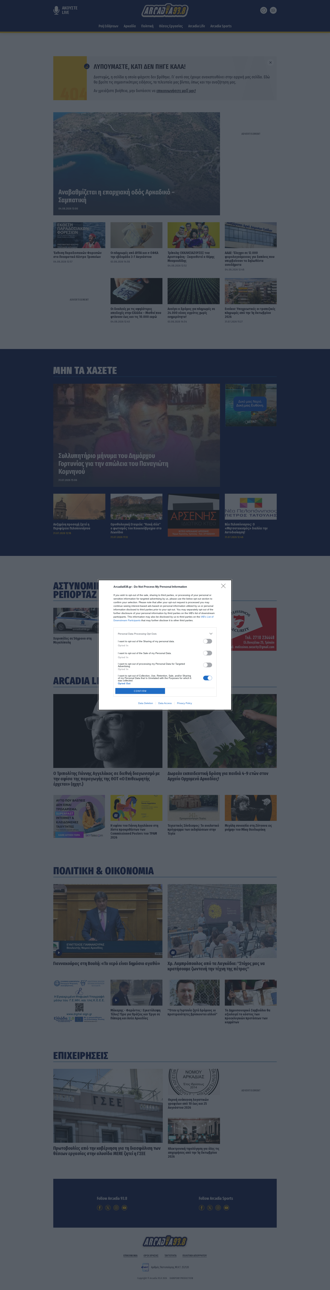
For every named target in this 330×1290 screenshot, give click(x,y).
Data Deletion (145, 703)
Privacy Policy (184, 703)
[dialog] (165, 645)
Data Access (165, 703)
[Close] (224, 587)
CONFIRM (140, 691)
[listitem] (165, 633)
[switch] (207, 641)
